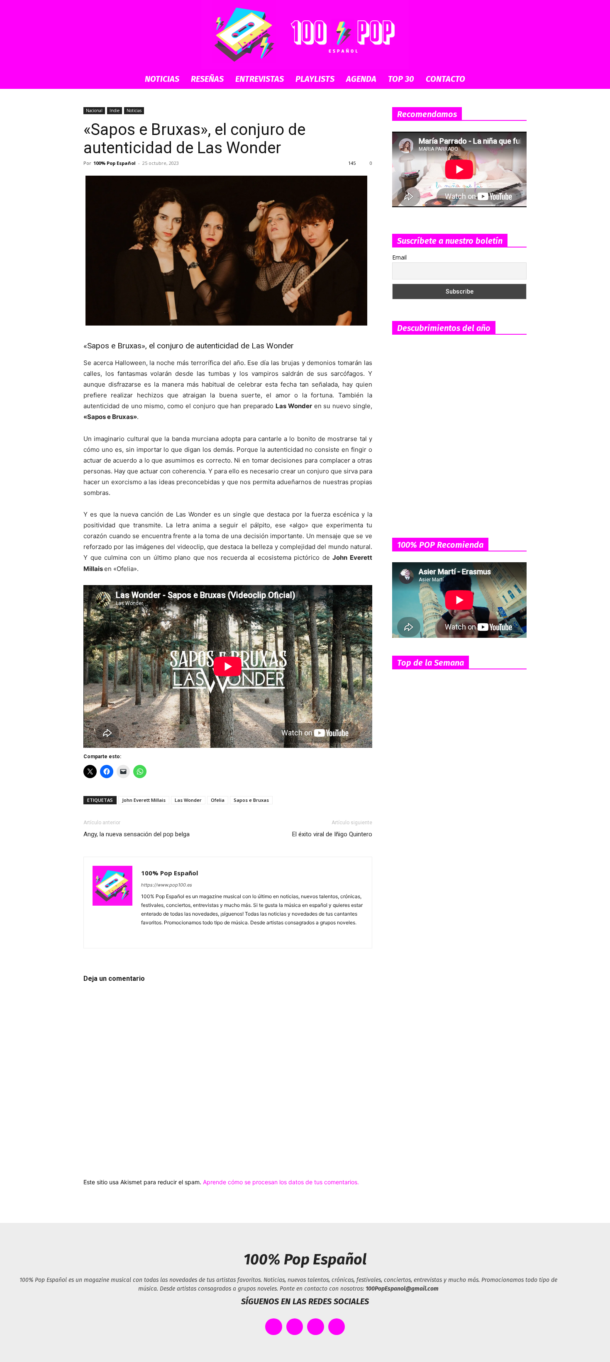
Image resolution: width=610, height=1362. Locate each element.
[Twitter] (208, 936)
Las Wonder (188, 800)
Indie (115, 110)
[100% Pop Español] (305, 34)
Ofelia (217, 800)
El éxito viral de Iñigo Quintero (332, 834)
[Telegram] (193, 936)
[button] (517, 79)
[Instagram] (163, 936)
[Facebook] (148, 936)
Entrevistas (259, 79)
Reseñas (207, 79)
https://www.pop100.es (166, 885)
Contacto (445, 79)
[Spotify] (178, 936)
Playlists (314, 79)
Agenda (361, 79)
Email (399, 257)
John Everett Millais (144, 800)
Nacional (94, 110)
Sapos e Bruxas (251, 800)
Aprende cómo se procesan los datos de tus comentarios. (281, 1182)
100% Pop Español (114, 163)
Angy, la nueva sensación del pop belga (136, 834)
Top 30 (401, 79)
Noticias (162, 79)
